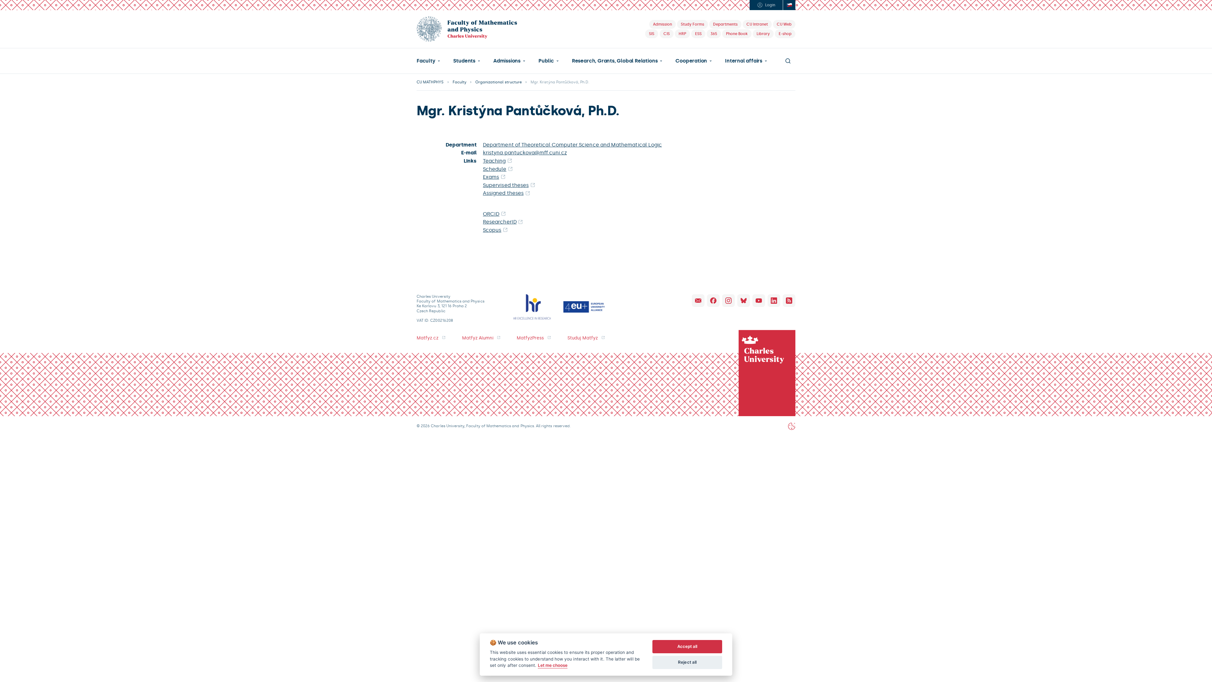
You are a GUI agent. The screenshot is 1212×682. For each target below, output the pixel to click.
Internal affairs (743, 60)
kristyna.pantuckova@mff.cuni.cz (525, 153)
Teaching (494, 161)
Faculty (426, 60)
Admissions (506, 60)
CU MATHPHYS (430, 82)
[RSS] (789, 300)
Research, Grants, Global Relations (614, 60)
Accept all (687, 646)
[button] (428, 61)
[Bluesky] (743, 300)
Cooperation (691, 60)
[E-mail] (698, 300)
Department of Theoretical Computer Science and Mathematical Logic (572, 145)
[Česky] (789, 5)
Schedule (495, 169)
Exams (491, 177)
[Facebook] (713, 300)
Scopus (492, 230)
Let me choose (553, 665)
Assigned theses (503, 193)
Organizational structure (498, 82)
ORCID (491, 214)
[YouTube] (758, 300)
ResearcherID (500, 222)
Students (464, 60)
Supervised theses (506, 185)
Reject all (687, 662)
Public (546, 60)
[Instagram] (728, 300)
